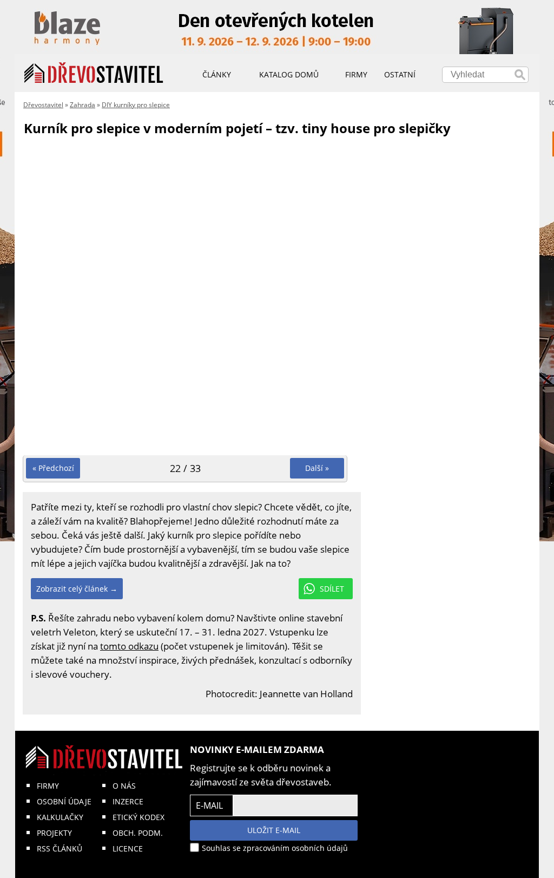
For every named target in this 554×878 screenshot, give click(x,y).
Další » (317, 468)
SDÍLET (332, 589)
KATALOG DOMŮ (289, 74)
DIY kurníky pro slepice (136, 104)
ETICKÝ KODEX (138, 817)
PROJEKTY (54, 833)
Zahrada (82, 104)
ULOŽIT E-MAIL (273, 830)
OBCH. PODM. (138, 833)
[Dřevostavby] (94, 73)
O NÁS (124, 786)
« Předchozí (53, 468)
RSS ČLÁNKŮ (59, 848)
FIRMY (48, 786)
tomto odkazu (129, 646)
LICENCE (128, 848)
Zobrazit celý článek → (76, 589)
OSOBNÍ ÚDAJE (64, 801)
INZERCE (128, 801)
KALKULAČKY (60, 817)
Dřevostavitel (43, 104)
